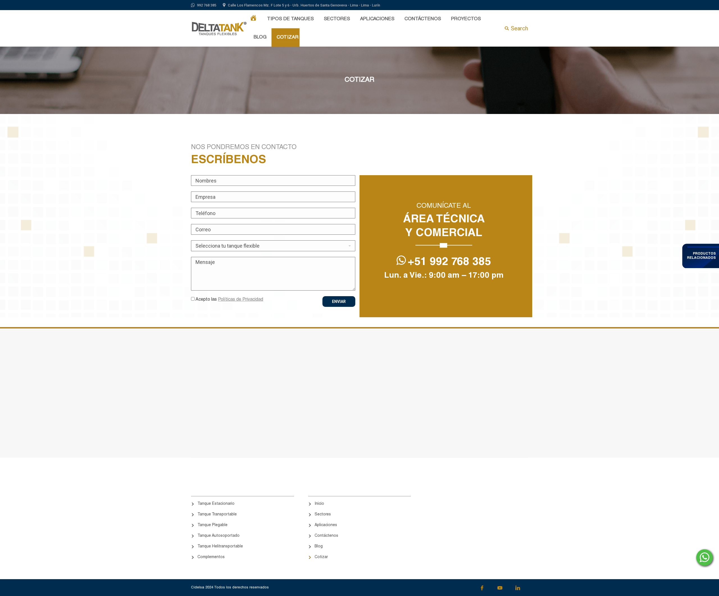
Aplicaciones (326, 525)
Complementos (211, 557)
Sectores (323, 515)
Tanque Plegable (212, 525)
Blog (319, 547)
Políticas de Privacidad (240, 300)
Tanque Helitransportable (220, 547)
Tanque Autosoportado (218, 536)
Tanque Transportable (217, 515)
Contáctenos (326, 536)
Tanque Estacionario (216, 504)
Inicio (319, 504)
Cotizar (321, 557)
